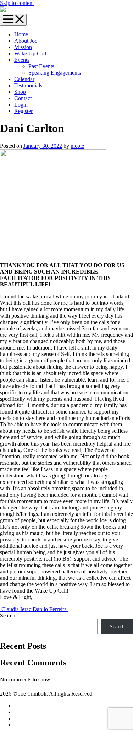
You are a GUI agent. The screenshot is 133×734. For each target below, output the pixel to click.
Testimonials (28, 85)
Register (23, 111)
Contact (23, 98)
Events (21, 60)
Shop (20, 92)
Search (7, 615)
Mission (23, 47)
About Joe (25, 41)
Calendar (24, 79)
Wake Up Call (30, 53)
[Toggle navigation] (13, 20)
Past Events (41, 66)
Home (21, 34)
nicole (77, 146)
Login (21, 105)
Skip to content (17, 3)
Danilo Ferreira (50, 609)
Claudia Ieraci (16, 609)
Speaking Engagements (54, 73)
